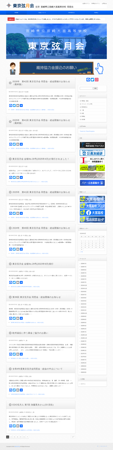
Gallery (96, 12)
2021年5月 (83, 301)
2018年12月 (84, 335)
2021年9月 (83, 291)
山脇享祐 (21, 271)
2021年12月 (84, 285)
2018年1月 (83, 350)
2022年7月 (83, 282)
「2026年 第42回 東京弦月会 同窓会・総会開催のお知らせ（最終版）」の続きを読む (32, 109)
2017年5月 (83, 356)
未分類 (26, 91)
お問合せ (104, 3)
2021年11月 (84, 288)
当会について (42, 12)
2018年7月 (83, 341)
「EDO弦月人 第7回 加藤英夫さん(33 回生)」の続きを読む (25, 430)
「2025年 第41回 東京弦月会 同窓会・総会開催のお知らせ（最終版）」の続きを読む (32, 148)
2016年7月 (83, 359)
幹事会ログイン (96, 3)
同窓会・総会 (28, 130)
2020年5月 (83, 322)
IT (97, 446)
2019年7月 (83, 332)
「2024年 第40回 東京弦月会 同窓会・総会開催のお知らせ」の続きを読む (29, 253)
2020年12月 (84, 313)
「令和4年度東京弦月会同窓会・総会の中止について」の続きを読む (27, 394)
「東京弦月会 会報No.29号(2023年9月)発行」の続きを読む (25, 286)
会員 (36, 130)
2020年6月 (83, 319)
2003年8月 (83, 369)
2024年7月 (83, 273)
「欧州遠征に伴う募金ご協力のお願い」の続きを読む (23, 358)
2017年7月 (83, 353)
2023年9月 (83, 276)
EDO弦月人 (71, 12)
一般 (33, 130)
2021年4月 (83, 304)
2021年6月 (83, 297)
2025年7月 (83, 266)
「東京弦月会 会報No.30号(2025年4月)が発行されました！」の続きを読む (29, 181)
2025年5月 (83, 270)
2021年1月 (83, 310)
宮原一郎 (21, 91)
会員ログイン (86, 3)
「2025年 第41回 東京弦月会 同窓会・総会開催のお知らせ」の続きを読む (29, 217)
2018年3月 (83, 347)
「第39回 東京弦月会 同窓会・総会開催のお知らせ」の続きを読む (27, 322)
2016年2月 (83, 363)
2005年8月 (83, 366)
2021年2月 (83, 307)
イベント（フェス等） (87, 104)
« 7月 (81, 252)
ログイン (83, 384)
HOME (16, 12)
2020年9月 (83, 316)
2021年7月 (83, 294)
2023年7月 (83, 279)
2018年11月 (84, 338)
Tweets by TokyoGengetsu (87, 131)
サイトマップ (103, 446)
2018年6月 (83, 344)
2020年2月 (83, 328)
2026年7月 (83, 263)
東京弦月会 (17, 446)
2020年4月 (83, 325)
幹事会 (83, 116)
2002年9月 (83, 372)
